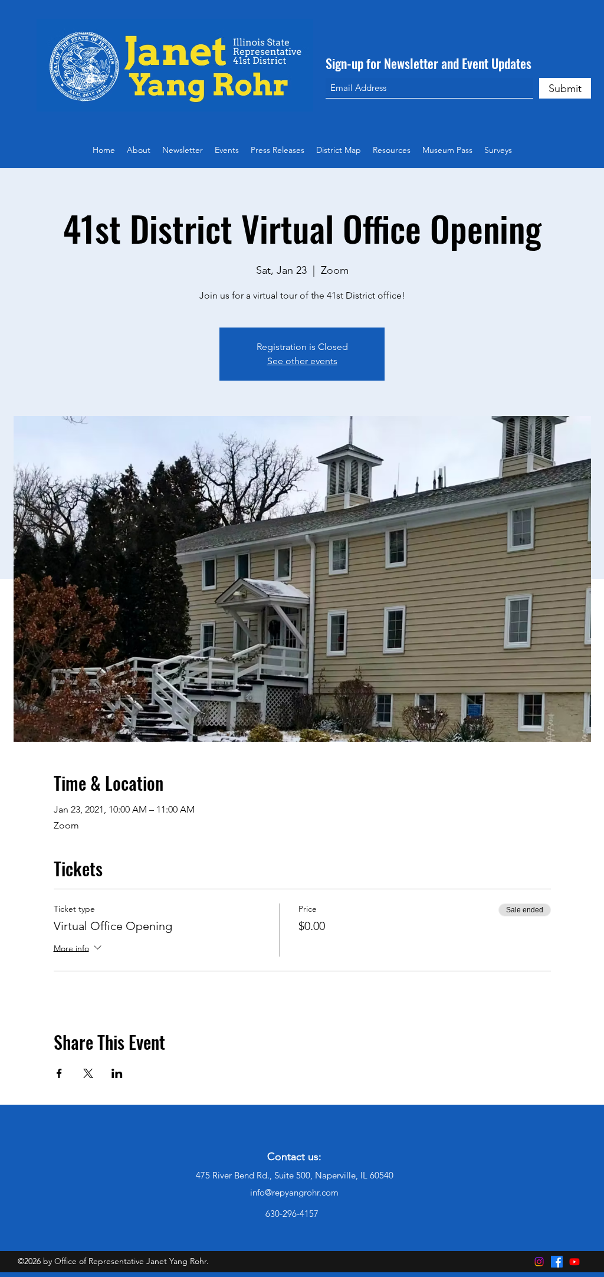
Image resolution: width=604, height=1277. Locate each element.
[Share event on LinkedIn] (117, 1073)
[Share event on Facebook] (59, 1073)
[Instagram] (539, 1262)
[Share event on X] (88, 1073)
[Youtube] (574, 1262)
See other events (302, 360)
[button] (391, 150)
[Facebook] (557, 1262)
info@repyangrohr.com (294, 1192)
